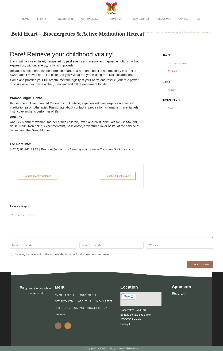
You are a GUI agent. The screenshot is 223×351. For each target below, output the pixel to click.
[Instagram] (67, 325)
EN (199, 18)
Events (70, 294)
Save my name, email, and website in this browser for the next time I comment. (62, 254)
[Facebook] (58, 325)
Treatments (88, 294)
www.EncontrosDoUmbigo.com (113, 149)
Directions (62, 307)
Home (59, 294)
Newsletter (104, 301)
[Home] (142, 32)
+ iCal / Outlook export (117, 175)
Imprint (60, 314)
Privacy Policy (97, 307)
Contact (78, 307)
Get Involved (64, 301)
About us (85, 301)
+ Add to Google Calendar (37, 175)
